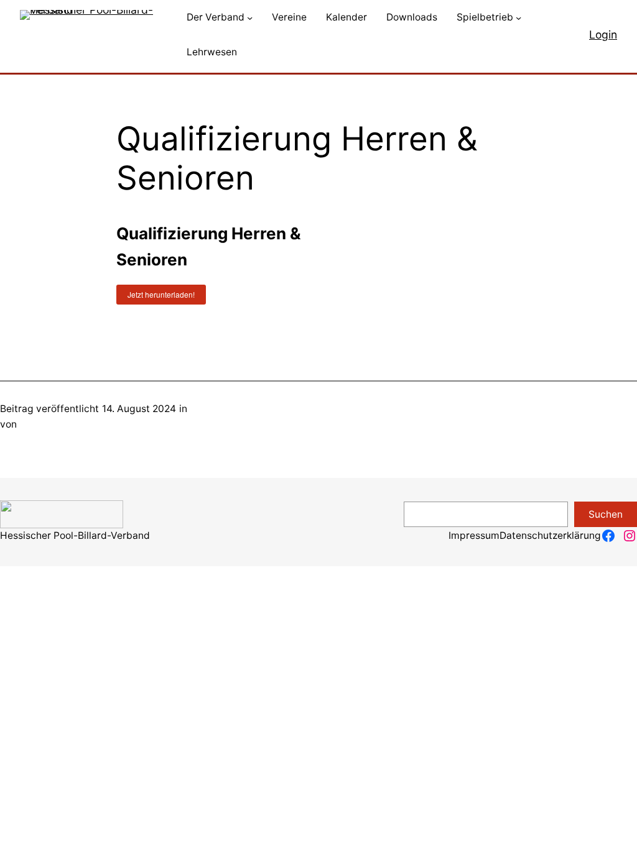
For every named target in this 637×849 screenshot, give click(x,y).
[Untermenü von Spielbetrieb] (518, 18)
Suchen (605, 514)
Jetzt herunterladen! (161, 294)
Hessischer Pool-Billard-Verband (75, 535)
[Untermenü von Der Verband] (250, 18)
